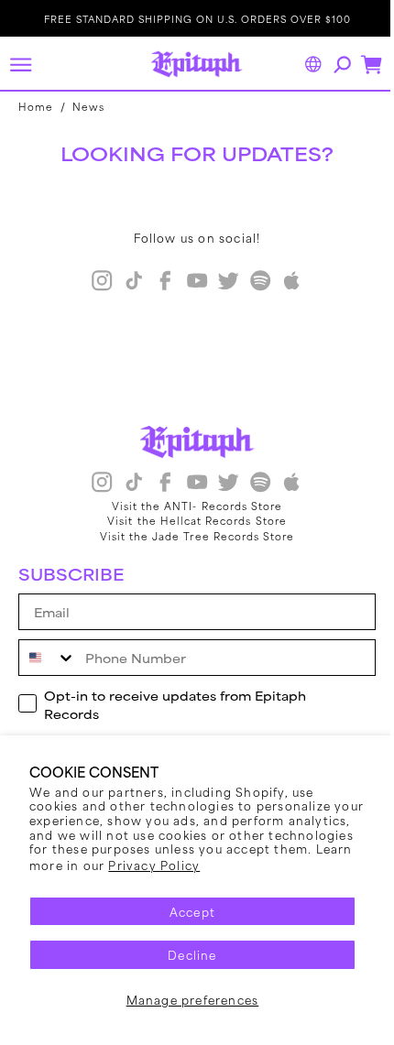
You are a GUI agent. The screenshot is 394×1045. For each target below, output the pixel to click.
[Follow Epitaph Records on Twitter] (222, 282)
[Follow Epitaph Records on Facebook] (158, 282)
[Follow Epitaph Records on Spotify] (253, 282)
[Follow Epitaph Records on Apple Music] (285, 282)
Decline (192, 954)
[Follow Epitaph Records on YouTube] (190, 282)
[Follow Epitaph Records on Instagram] (95, 282)
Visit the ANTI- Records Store (189, 505)
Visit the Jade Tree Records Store (190, 536)
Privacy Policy (154, 864)
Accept (192, 911)
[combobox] (47, 657)
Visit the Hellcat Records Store (190, 520)
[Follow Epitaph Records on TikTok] (126, 282)
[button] (20, 64)
